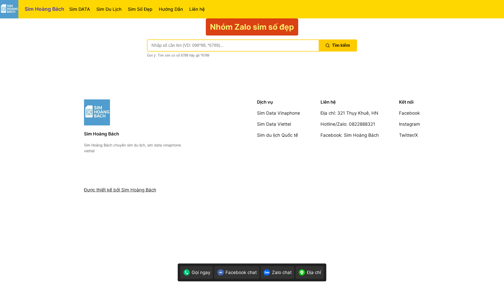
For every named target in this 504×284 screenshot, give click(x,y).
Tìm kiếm (341, 45)
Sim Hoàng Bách (44, 9)
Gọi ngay (201, 272)
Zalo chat (282, 272)
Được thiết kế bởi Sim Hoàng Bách (120, 189)
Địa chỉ (314, 272)
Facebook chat (241, 272)
